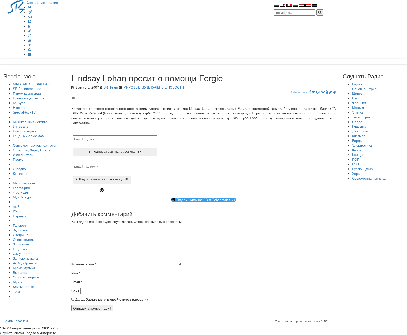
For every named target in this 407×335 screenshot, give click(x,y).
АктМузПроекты (25, 263)
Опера (357, 121)
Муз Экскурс (22, 197)
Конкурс (19, 102)
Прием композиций (28, 93)
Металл (358, 107)
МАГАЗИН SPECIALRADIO (33, 84)
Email (76, 281)
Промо (18, 159)
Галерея (19, 225)
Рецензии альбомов (28, 135)
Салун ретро (23, 253)
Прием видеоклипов (28, 98)
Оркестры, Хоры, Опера (31, 149)
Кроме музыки (24, 267)
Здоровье (20, 230)
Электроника (362, 145)
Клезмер (358, 135)
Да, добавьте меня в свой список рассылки (111, 299)
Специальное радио (42, 2)
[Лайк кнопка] (73, 98)
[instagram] (29, 44)
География (21, 187)
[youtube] (29, 40)
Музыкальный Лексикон (31, 121)
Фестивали (21, 192)
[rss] (29, 54)
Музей (18, 281)
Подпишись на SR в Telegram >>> (205, 200)
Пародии (20, 215)
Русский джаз (362, 168)
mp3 (16, 206)
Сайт (75, 290)
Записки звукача (25, 258)
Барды (357, 140)
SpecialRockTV (24, 112)
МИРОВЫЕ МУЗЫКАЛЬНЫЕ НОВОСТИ (153, 87)
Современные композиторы (34, 145)
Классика (359, 126)
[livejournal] (29, 30)
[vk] (30, 16)
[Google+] (318, 92)
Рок (354, 98)
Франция (359, 102)
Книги (356, 149)
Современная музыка (369, 178)
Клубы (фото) (23, 286)
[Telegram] (30, 11)
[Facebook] (310, 92)
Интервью (20, 126)
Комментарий (83, 263)
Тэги (16, 291)
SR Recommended (27, 88)
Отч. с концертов (26, 277)
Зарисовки (21, 244)
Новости (19, 107)
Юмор (17, 211)
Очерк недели (24, 239)
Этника (357, 112)
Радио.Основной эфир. (365, 86)
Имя (75, 272)
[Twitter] (29, 7)
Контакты (20, 173)
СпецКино (20, 234)
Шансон (358, 93)
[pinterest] (29, 49)
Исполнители (23, 154)
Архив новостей (16, 320)
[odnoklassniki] (29, 26)
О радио (19, 168)
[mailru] (29, 35)
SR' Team (110, 87)
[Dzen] (29, 21)
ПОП (355, 159)
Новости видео (24, 131)
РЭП (355, 164)
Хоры (356, 173)
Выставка (20, 272)
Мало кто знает (25, 182)
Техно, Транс (362, 116)
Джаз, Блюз (361, 131)
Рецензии (20, 248)
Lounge (357, 154)
